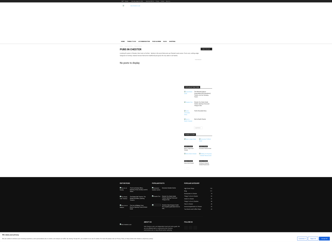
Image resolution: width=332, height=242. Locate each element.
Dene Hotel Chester (189, 163)
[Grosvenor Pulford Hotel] (205, 142)
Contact (162, 1)
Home (121, 46)
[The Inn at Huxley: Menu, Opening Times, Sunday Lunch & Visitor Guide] (124, 190)
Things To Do (131, 41)
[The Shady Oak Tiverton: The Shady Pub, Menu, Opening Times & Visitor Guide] (124, 199)
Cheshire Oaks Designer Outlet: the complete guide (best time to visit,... (171, 206)
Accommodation (144, 41)
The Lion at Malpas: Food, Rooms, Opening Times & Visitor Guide (138, 207)
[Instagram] (208, 1)
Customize (302, 238)
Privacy (157, 1)
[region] (166, 237)
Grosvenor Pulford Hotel (205, 148)
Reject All (313, 238)
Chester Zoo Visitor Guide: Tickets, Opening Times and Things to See (201, 103)
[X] (211, 1)
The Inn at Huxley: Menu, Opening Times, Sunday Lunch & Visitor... (138, 189)
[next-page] (188, 168)
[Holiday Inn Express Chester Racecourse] (205, 157)
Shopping (172, 41)
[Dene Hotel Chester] (190, 157)
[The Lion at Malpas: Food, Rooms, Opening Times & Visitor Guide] (124, 208)
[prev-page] (185, 168)
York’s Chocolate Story (200, 111)
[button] (210, 41)
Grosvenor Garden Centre (169, 188)
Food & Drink (156, 41)
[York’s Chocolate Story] (188, 113)
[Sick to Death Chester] (188, 121)
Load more (197, 128)
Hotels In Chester (188, 146)
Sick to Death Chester (200, 119)
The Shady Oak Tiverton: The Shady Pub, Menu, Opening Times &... (138, 198)
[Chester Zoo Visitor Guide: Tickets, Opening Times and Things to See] (188, 104)
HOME (123, 41)
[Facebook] (205, 1)
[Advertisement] (180, 9)
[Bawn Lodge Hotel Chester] (190, 142)
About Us (168, 1)
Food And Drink (128, 46)
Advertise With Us (150, 1)
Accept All (324, 238)
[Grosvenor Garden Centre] (156, 190)
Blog (165, 41)
